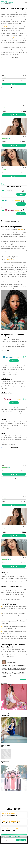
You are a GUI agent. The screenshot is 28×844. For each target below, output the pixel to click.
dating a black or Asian (16, 37)
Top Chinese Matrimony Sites (10, 815)
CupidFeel (8, 77)
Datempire (9, 107)
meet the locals (11, 259)
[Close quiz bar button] (2, 838)
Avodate (8, 138)
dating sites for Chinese (6, 26)
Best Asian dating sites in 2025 (10, 830)
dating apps (20, 229)
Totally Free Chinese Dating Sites (10, 823)
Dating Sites (4, 800)
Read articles (23, 679)
